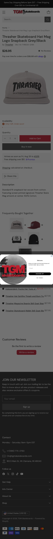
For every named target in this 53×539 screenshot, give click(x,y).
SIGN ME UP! (40, 273)
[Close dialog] (51, 256)
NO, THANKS (39, 277)
